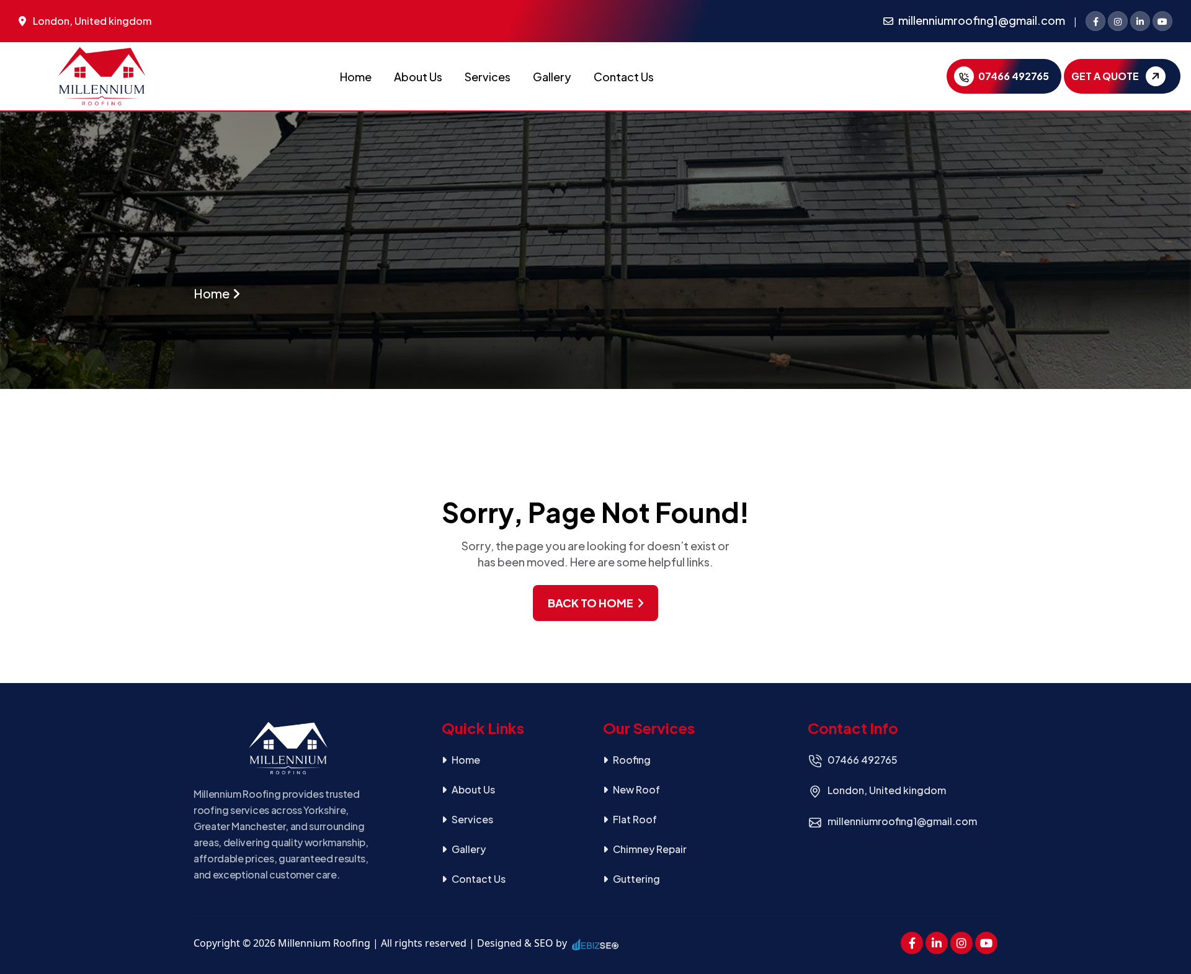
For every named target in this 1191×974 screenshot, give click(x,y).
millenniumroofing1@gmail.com (981, 20)
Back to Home (591, 603)
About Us (418, 76)
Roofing (632, 760)
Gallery (552, 76)
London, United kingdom (92, 20)
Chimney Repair (650, 849)
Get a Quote (1106, 76)
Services (488, 76)
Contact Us (624, 76)
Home (356, 76)
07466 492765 (1012, 76)
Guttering (636, 879)
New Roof (636, 790)
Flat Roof (635, 819)
